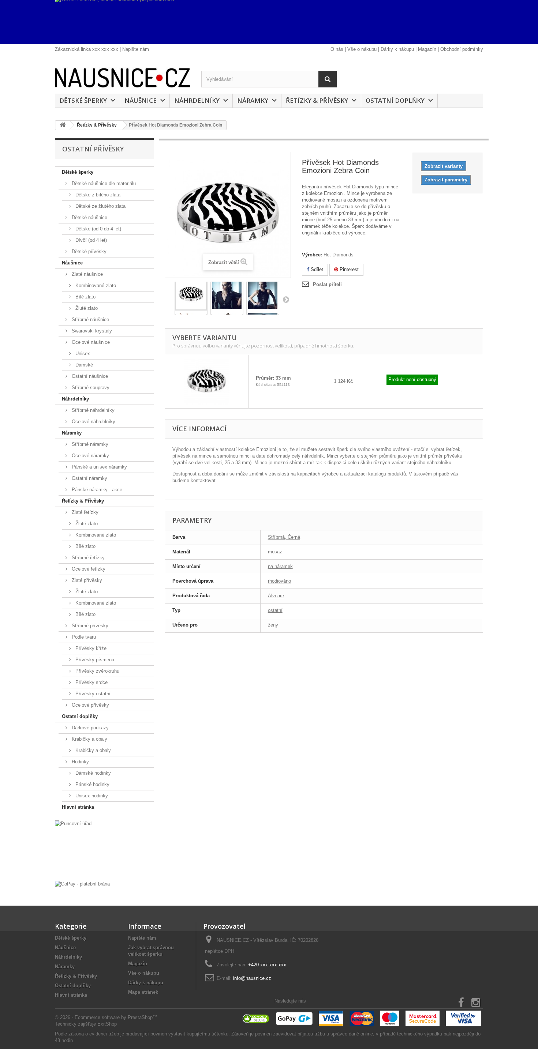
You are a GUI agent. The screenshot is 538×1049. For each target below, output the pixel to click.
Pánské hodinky (91, 784)
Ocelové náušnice (90, 342)
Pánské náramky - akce (96, 489)
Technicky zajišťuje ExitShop (86, 1024)
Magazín (427, 49)
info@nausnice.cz (252, 978)
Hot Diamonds (339, 254)
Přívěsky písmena (94, 659)
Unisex (82, 353)
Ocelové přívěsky (89, 705)
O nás (336, 49)
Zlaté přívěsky (86, 580)
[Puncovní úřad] (104, 848)
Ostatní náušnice (89, 376)
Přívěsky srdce (91, 682)
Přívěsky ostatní (92, 693)
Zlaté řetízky (84, 512)
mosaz (275, 551)
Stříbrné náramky (89, 444)
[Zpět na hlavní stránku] (63, 125)
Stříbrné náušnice (89, 319)
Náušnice (140, 100)
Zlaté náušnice (86, 274)
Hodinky (79, 761)
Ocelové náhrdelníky (92, 421)
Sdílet (316, 269)
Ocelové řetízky (87, 569)
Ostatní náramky (88, 478)
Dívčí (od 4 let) (90, 240)
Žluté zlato (86, 308)
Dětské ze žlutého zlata (100, 206)
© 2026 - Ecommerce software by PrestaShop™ (106, 1017)
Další (285, 299)
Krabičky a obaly (88, 739)
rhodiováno (279, 581)
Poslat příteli (327, 284)
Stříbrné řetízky (87, 557)
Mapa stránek (143, 992)
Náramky (252, 100)
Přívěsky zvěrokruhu (96, 671)
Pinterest (348, 269)
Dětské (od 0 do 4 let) (97, 229)
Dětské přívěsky (88, 251)
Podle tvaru (83, 637)
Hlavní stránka (78, 807)
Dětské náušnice (88, 217)
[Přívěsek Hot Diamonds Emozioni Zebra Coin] (191, 296)
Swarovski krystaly (91, 331)
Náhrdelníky (197, 100)
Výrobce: (312, 254)
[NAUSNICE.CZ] (122, 77)
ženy (273, 625)
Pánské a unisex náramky (98, 467)
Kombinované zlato (95, 285)
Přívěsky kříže (90, 648)
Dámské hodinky (92, 773)
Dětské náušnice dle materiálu (103, 183)
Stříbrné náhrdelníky (92, 410)
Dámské (83, 365)
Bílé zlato (85, 297)
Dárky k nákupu (397, 49)
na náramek (280, 566)
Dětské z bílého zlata (97, 195)
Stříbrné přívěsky (89, 625)
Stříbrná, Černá (284, 537)
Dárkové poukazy (89, 727)
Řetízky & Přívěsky (317, 100)
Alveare (276, 595)
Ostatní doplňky (395, 100)
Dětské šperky (83, 100)
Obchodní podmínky (461, 49)
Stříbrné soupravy (89, 387)
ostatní (275, 610)
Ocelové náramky (89, 455)
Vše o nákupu (362, 49)
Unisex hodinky (91, 795)
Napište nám (135, 49)
